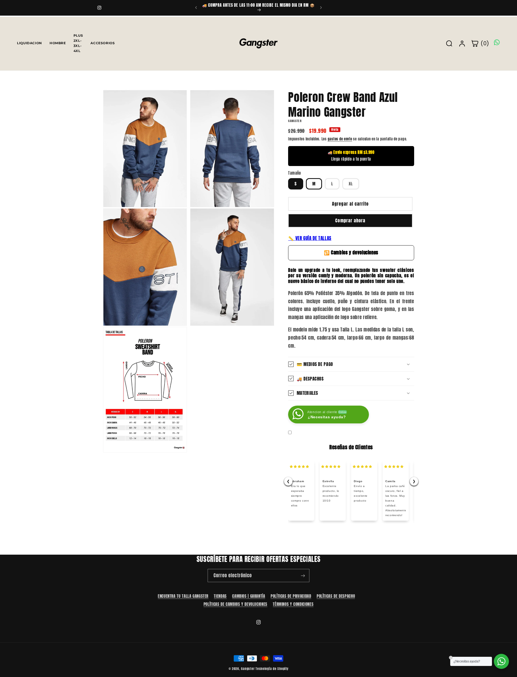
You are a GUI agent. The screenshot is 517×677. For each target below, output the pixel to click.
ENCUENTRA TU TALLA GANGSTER (183, 596)
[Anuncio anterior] (196, 7)
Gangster (247, 668)
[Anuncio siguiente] (321, 7)
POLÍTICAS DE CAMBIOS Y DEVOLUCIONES (235, 604)
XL (354, 184)
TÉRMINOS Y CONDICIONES (293, 604)
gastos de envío (340, 138)
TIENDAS (220, 596)
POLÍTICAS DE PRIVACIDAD (291, 596)
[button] (351, 364)
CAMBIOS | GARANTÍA (248, 596)
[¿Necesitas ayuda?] (501, 661)
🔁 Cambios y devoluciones (351, 252)
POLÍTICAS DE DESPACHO (336, 596)
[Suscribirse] (303, 575)
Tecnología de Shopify (272, 668)
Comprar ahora (350, 220)
